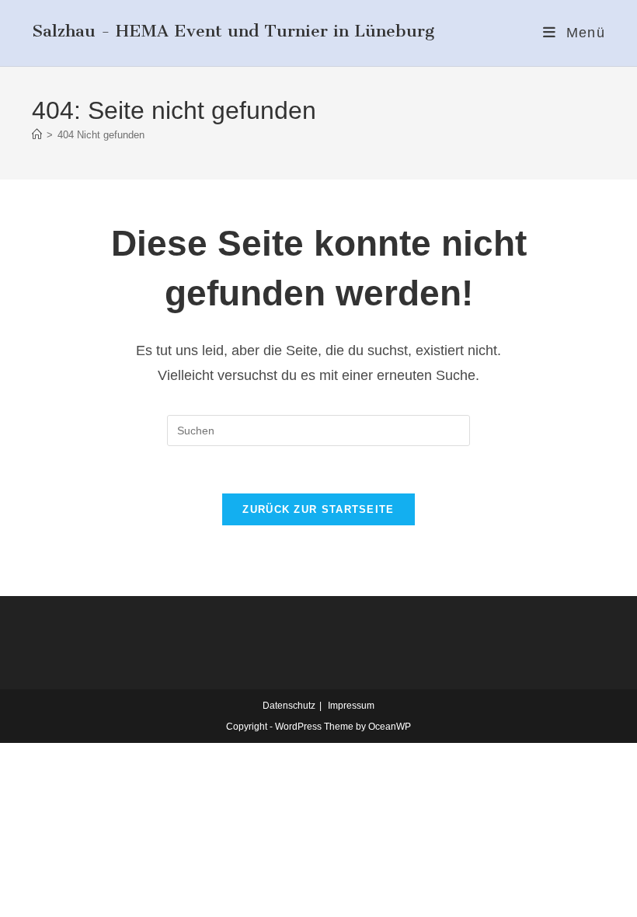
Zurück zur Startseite (318, 509)
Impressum (351, 705)
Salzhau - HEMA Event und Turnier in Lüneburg (233, 30)
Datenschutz (289, 705)
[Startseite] (37, 135)
